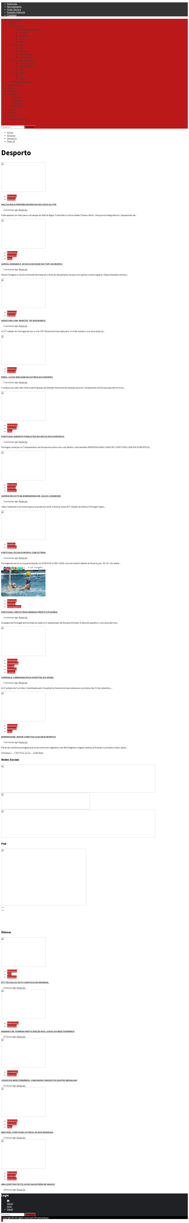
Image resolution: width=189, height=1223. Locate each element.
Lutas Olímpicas (27, 66)
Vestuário (18, 106)
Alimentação (13, 84)
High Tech (18, 103)
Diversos (17, 100)
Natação (11, 371)
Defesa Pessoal (26, 63)
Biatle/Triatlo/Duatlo (30, 29)
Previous (5, 752)
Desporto (12, 196)
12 (26, 752)
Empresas (12, 115)
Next (40, 752)
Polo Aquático (14, 606)
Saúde (10, 87)
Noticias (11, 23)
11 (23, 752)
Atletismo (18, 26)
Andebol (11, 544)
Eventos (11, 109)
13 (29, 752)
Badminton (13, 1023)
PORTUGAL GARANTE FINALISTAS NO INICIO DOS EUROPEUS (32, 436)
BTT (21, 47)
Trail (21, 41)
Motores (11, 199)
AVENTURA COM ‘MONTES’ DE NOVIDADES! (23, 320)
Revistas (11, 112)
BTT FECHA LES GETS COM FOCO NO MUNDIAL (25, 982)
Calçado (17, 97)
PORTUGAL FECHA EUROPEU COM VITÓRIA (23, 552)
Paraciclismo (25, 57)
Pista (21, 38)
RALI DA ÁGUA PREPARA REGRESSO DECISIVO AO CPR (28, 204)
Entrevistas (13, 90)
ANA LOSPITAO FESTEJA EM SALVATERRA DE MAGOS (28, 1184)
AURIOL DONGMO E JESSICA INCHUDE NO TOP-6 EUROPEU (31, 263)
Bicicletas (18, 44)
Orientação (19, 72)
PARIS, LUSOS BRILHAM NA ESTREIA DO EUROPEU (27, 377)
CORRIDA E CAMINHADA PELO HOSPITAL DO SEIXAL (27, 677)
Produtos (12, 93)
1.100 (35, 752)
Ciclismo (23, 50)
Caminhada (12, 663)
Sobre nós (12, 3)
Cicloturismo (25, 54)
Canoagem (12, 1071)
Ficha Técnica (14, 9)
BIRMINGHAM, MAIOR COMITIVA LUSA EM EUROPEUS (28, 736)
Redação (23, 209)
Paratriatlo (24, 35)
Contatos (12, 15)
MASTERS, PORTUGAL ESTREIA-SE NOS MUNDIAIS (27, 1132)
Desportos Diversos (23, 81)
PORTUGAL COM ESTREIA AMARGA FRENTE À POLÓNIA (29, 611)
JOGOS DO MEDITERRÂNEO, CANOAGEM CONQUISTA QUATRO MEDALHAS (39, 1080)
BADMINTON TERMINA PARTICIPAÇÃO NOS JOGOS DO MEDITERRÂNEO (37, 1031)
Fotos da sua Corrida (17, 118)
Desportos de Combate (24, 60)
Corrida (10, 666)
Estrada (23, 32)
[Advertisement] (89, 919)
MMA (21, 69)
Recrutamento (14, 6)
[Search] (2, 123)
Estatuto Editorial (16, 12)
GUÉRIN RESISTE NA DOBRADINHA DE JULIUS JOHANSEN (31, 495)
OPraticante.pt (14, 20)
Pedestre (23, 78)
